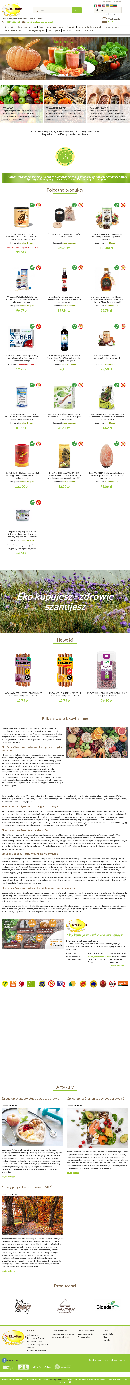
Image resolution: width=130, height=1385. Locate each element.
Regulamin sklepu (34, 1341)
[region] (65, 58)
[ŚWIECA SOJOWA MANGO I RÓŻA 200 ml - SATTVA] (64, 217)
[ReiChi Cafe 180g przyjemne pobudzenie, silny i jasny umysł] (106, 338)
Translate (111, 14)
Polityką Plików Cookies (59, 1380)
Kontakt (106, 1340)
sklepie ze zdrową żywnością (109, 908)
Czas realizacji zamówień (63, 1333)
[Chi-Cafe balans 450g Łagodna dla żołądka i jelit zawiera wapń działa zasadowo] (106, 217)
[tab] (60, 75)
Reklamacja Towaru (35, 1338)
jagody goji (14, 880)
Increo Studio (122, 1360)
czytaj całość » (8, 1176)
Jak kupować (32, 1335)
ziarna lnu (47, 880)
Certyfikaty (108, 1333)
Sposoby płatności (60, 1337)
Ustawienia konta (85, 1333)
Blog (105, 1337)
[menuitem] (10, 27)
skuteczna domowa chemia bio (35, 895)
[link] (65, 58)
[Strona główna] (12, 10)
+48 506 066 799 (12, 22)
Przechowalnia (84, 1337)
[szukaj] (77, 10)
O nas (105, 1330)
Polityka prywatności (36, 1350)
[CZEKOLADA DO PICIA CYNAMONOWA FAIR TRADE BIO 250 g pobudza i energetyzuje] (22, 217)
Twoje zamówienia (86, 1330)
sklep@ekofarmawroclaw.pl (39, 22)
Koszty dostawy (59, 1330)
